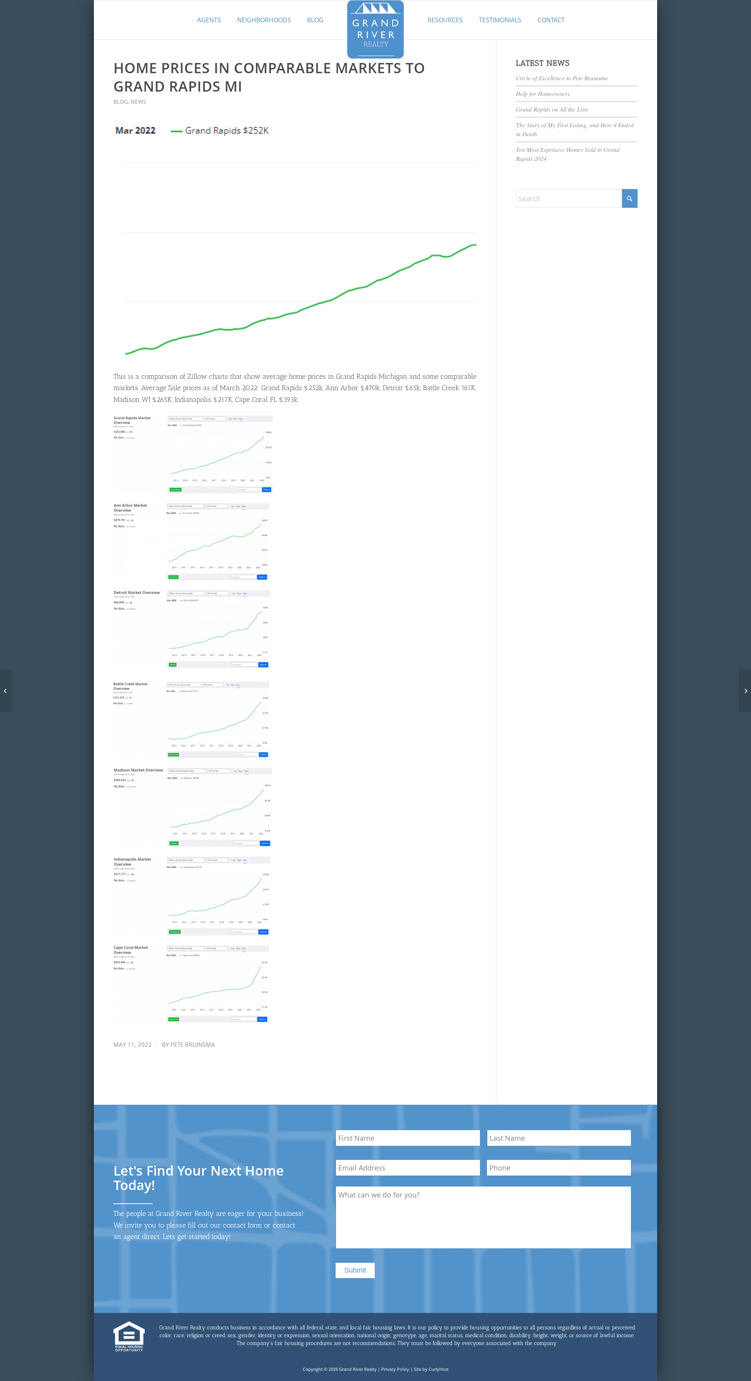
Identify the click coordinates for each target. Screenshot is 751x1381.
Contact (551, 20)
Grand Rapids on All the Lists (552, 109)
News (138, 101)
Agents (209, 20)
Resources (445, 20)
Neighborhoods (264, 20)
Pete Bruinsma (193, 1044)
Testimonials (500, 20)
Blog (315, 20)
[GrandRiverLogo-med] (375, 29)
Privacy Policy (395, 1369)
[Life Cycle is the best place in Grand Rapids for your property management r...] (6, 690)
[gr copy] (294, 243)
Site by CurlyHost (431, 1369)
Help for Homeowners (543, 93)
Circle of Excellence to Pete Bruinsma (562, 78)
